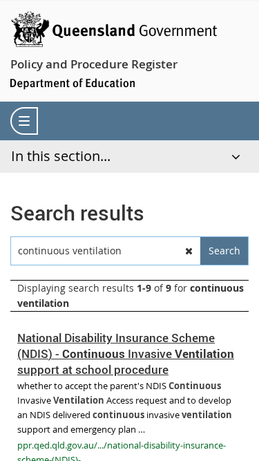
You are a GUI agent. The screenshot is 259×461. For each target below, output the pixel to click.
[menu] (24, 121)
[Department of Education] (72, 82)
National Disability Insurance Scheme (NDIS (125, 353)
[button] (188, 251)
